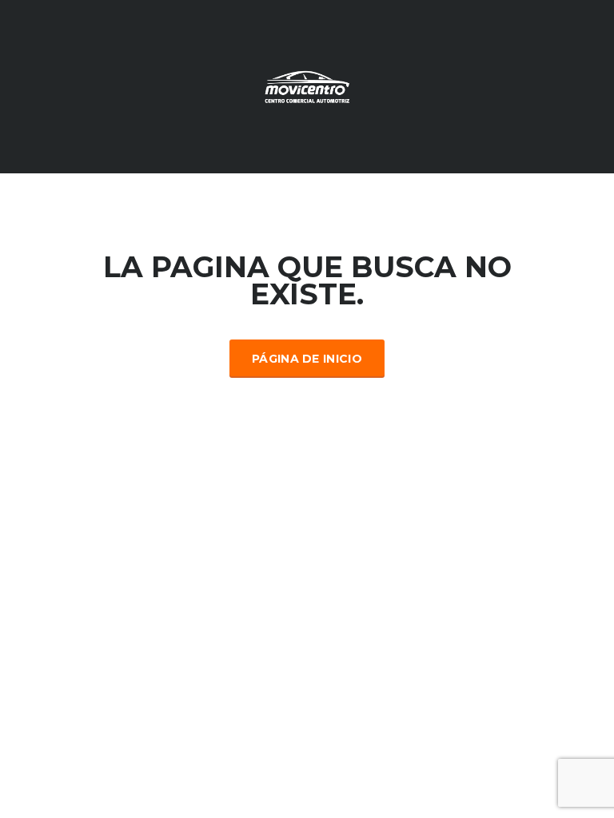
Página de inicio (307, 358)
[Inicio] (307, 85)
